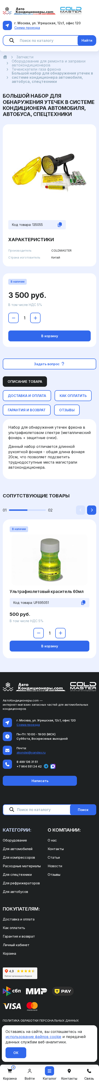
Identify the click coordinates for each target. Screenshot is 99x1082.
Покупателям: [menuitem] (21, 909)
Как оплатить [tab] (73, 396)
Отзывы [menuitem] (54, 874)
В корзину (49, 336)
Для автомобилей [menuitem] (17, 849)
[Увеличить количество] (35, 318)
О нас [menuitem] (52, 840)
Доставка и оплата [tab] (27, 396)
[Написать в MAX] (52, 766)
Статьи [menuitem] (54, 857)
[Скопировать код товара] (60, 224)
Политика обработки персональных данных (41, 1020)
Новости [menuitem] (55, 866)
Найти (87, 40)
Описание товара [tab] (25, 382)
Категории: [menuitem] (17, 830)
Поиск (83, 810)
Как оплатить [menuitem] (14, 928)
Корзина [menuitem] (9, 953)
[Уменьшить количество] (13, 318)
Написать (40, 781)
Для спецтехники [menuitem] (17, 874)
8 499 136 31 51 (27, 762)
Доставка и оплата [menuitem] (19, 919)
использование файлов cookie (33, 1036)
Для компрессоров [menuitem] (19, 857)
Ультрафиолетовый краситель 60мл (47, 591)
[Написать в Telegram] (46, 766)
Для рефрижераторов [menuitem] (21, 883)
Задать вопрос (47, 364)
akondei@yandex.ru (31, 752)
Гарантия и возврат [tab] (27, 410)
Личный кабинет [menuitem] (16, 945)
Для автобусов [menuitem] (15, 891)
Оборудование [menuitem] (15, 840)
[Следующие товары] (91, 510)
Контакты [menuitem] (56, 849)
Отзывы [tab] (67, 410)
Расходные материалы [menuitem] (22, 866)
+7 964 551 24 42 (29, 766)
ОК (15, 1053)
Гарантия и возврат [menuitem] (19, 936)
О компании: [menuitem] (64, 830)
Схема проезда (27, 28)
